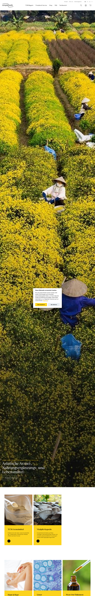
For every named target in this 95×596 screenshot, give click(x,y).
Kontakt (66, 1)
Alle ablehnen (54, 304)
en (89, 1)
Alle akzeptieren (41, 304)
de (85, 1)
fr (87, 1)
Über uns (71, 1)
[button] (41, 5)
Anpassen (45, 300)
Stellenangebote (77, 1)
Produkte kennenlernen (11, 478)
